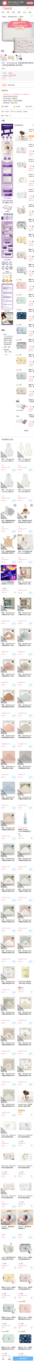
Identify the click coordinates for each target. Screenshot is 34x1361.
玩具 (24, 12)
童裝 (19, 12)
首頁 (8, 12)
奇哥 (3, 63)
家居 (30, 12)
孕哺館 (4, 16)
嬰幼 (13, 12)
